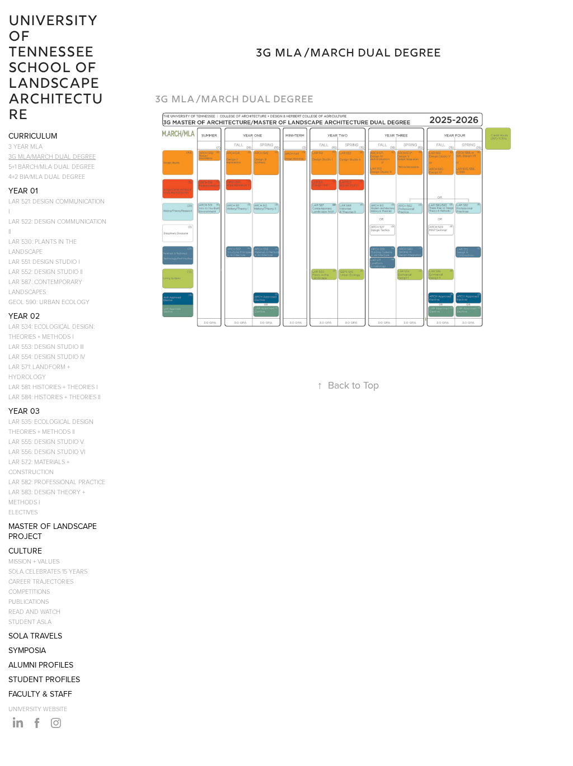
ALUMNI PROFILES (40, 664)
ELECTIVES (22, 512)
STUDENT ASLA (29, 621)
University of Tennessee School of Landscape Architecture (56, 69)
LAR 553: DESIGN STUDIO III (45, 346)
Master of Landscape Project (52, 531)
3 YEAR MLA (25, 146)
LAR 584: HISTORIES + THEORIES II (54, 397)
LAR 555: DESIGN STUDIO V (46, 441)
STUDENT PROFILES (44, 679)
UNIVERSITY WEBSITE (37, 708)
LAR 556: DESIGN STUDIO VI (46, 451)
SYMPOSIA (27, 650)
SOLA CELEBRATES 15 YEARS (47, 571)
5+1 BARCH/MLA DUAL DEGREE (51, 166)
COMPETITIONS (29, 591)
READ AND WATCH (34, 611)
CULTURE (25, 550)
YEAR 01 (23, 190)
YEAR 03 (24, 411)
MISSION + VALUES (33, 561)
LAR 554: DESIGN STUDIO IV (46, 356)
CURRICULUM (32, 135)
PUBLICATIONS (28, 601)
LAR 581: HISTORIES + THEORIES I (52, 386)
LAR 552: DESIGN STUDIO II (45, 271)
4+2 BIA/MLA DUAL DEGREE (46, 176)
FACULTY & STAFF (40, 693)
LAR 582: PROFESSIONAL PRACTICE (56, 481)
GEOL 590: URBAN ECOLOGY (49, 301)
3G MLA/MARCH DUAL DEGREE (52, 156)
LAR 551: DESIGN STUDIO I (43, 261)
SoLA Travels (35, 635)
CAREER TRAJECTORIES (40, 581)
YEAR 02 (24, 315)
